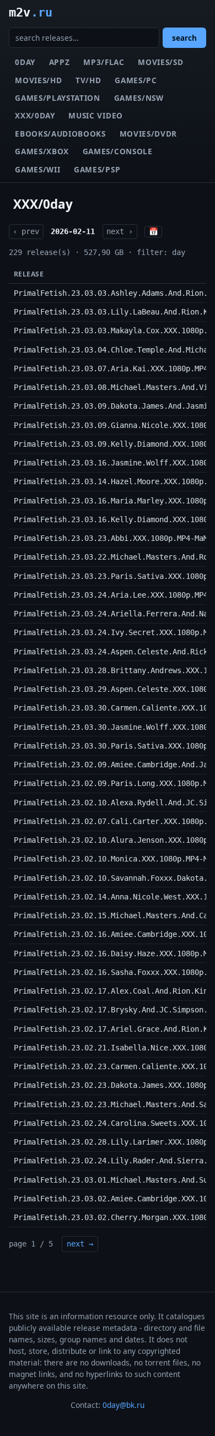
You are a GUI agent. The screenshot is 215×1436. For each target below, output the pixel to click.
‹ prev (26, 231)
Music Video (95, 115)
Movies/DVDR (148, 133)
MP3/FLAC (103, 62)
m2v (30, 12)
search (184, 37)
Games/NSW (139, 98)
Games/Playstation (57, 98)
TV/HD (88, 80)
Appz (59, 62)
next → (80, 1243)
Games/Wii (37, 169)
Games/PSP (97, 169)
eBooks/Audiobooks (60, 133)
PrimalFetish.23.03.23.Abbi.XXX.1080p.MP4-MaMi (113, 538)
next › (119, 231)
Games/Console (118, 151)
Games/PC (136, 80)
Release (29, 274)
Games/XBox (42, 151)
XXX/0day (35, 115)
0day (25, 62)
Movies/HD (38, 80)
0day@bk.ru (123, 1405)
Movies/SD (160, 62)
